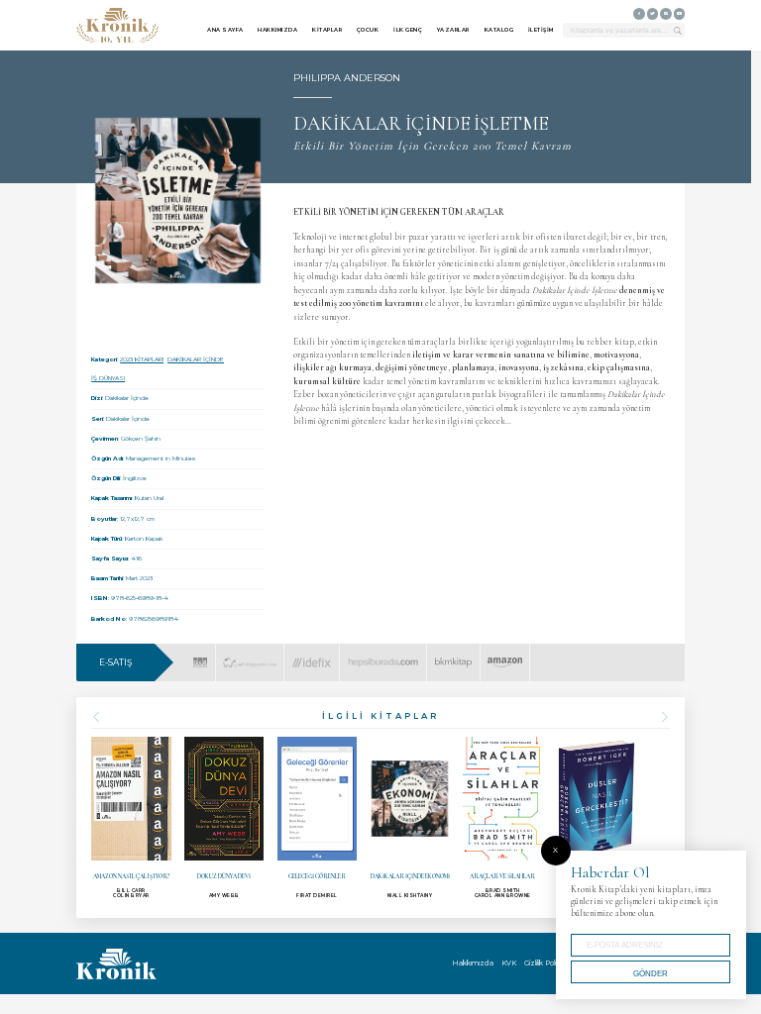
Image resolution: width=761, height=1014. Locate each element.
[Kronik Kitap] (117, 25)
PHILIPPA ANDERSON (346, 77)
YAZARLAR (453, 30)
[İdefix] (311, 655)
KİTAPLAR (327, 30)
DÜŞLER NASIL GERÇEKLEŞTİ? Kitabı (596, 818)
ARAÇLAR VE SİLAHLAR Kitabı (503, 817)
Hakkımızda (472, 963)
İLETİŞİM (541, 30)
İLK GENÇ (407, 30)
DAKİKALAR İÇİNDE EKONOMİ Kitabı (410, 818)
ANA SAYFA (225, 30)
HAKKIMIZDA (277, 30)
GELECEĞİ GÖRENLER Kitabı (317, 817)
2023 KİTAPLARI (141, 359)
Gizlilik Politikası (548, 963)
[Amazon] (504, 655)
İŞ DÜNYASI (108, 378)
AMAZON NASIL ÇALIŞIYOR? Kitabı (131, 818)
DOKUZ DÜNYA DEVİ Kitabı (224, 817)
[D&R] (200, 655)
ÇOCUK (368, 30)
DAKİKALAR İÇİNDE (195, 359)
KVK (508, 963)
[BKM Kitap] (453, 655)
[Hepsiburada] (383, 655)
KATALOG (499, 30)
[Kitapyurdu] (249, 655)
